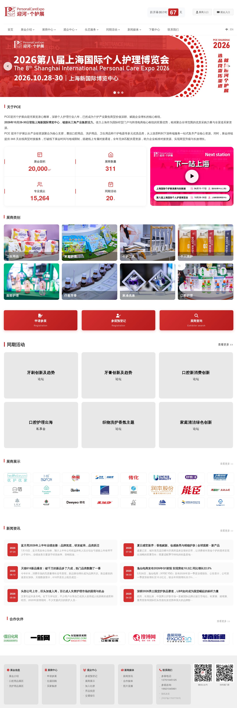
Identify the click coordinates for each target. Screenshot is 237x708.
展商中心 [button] (47, 29)
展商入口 (203, 12)
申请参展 (40, 323)
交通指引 (90, 695)
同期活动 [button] (111, 29)
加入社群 (90, 686)
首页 (10, 29)
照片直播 (128, 686)
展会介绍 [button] (26, 29)
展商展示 (90, 681)
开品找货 (90, 690)
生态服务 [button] (90, 29)
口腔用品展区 (16, 681)
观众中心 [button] (69, 29)
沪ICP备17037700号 (171, 698)
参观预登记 (118, 323)
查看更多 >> (225, 344)
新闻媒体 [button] (133, 29)
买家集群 (52, 686)
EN (231, 29)
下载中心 (154, 29)
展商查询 (196, 323)
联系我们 (173, 29)
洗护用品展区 (16, 686)
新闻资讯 (128, 676)
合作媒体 (128, 681)
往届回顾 (52, 681)
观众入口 (225, 12)
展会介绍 (14, 676)
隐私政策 (165, 693)
